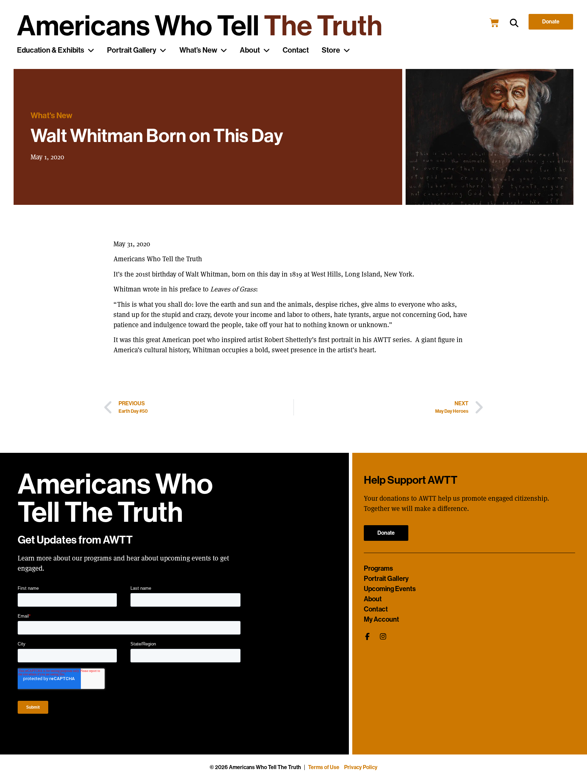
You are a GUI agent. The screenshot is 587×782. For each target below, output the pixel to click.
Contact (296, 50)
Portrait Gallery (131, 50)
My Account (381, 619)
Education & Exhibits (50, 50)
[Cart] (494, 23)
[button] (514, 23)
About (250, 50)
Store (331, 50)
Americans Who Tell (200, 26)
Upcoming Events (390, 588)
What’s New (198, 50)
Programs (378, 568)
